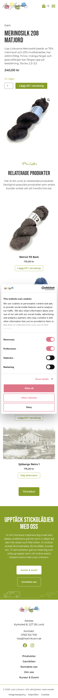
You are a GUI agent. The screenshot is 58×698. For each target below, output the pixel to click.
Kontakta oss (29, 666)
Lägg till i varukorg (31, 85)
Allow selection (29, 397)
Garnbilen (29, 661)
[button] (53, 6)
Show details (42, 379)
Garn (7, 25)
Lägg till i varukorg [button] (29, 268)
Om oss (29, 672)
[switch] (50, 348)
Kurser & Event (29, 677)
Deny (29, 407)
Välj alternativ (29, 475)
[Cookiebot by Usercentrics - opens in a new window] (42, 288)
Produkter (29, 656)
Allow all (29, 388)
